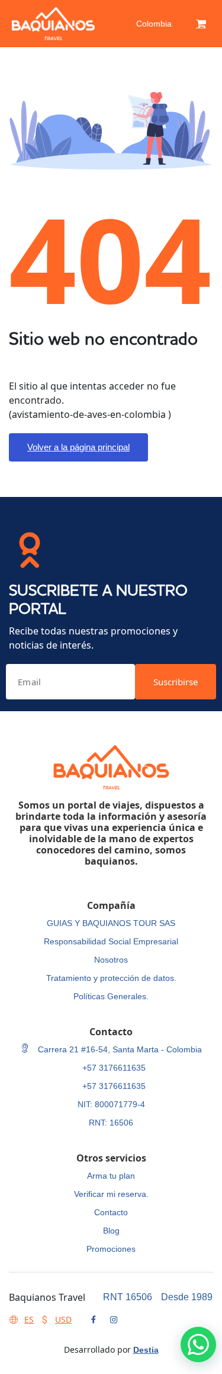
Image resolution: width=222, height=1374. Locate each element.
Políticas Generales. (111, 996)
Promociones (111, 1249)
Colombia (154, 23)
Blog (111, 1230)
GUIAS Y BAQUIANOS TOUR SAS (111, 923)
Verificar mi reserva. (111, 1194)
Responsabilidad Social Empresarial (111, 941)
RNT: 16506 (111, 1122)
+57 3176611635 (114, 1067)
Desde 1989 (187, 1297)
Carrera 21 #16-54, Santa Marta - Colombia (119, 1049)
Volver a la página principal (78, 447)
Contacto (111, 1212)
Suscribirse (175, 682)
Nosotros (111, 959)
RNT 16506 (127, 1297)
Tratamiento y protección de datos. (111, 978)
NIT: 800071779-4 (111, 1104)
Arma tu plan (111, 1175)
